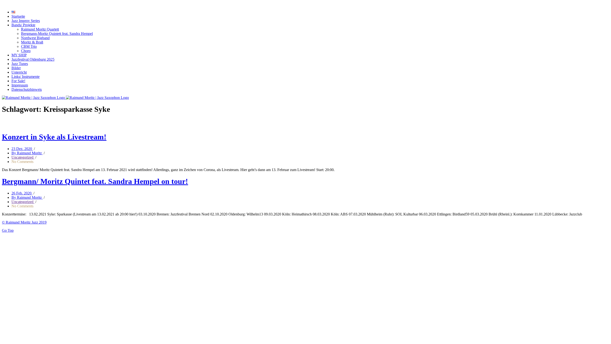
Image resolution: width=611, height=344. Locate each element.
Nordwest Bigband (35, 38)
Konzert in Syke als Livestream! (54, 137)
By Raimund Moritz (27, 153)
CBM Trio (29, 46)
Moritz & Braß (32, 42)
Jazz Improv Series (25, 21)
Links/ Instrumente (25, 77)
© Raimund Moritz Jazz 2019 (24, 222)
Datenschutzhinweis (26, 89)
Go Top (8, 230)
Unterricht (19, 72)
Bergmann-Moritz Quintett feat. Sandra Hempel (57, 34)
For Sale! (18, 81)
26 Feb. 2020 (21, 193)
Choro (26, 51)
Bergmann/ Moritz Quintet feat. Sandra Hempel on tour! (95, 181)
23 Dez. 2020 (22, 149)
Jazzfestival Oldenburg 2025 (32, 59)
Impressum (19, 85)
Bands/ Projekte (23, 25)
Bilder (16, 68)
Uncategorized (22, 157)
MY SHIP (19, 55)
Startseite (18, 16)
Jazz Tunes (19, 64)
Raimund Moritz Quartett (40, 29)
